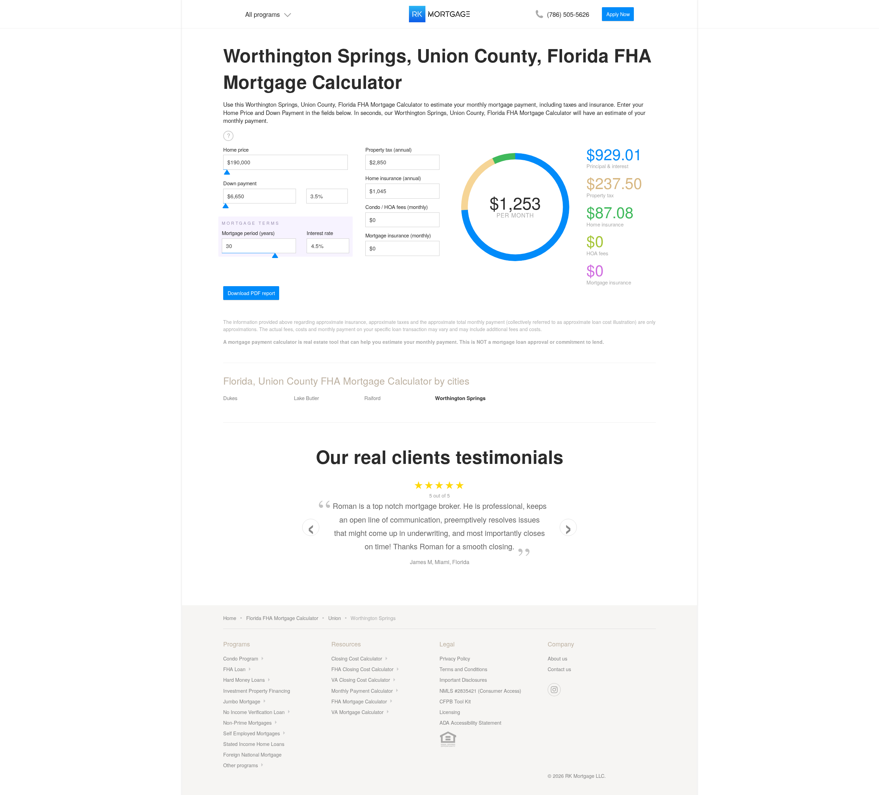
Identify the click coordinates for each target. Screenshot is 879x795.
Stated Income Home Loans (253, 743)
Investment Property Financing (256, 690)
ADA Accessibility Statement (470, 722)
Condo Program (240, 658)
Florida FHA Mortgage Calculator (282, 617)
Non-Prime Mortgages (247, 722)
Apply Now (618, 13)
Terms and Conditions (463, 669)
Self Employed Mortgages (251, 733)
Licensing (450, 711)
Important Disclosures (463, 679)
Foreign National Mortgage (252, 754)
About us (557, 658)
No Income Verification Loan (254, 711)
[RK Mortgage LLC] (439, 14)
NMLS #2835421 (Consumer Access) (480, 690)
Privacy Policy (455, 658)
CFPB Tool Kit (455, 701)
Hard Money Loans (244, 679)
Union (334, 617)
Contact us (559, 669)
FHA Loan (234, 669)
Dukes (230, 397)
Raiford (372, 397)
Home (229, 617)
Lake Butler (306, 397)
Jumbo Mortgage (241, 701)
